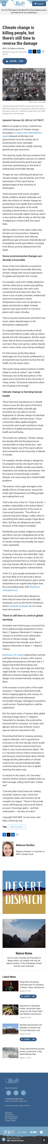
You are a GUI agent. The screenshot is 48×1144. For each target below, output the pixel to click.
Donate (40, 4)
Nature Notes (24, 953)
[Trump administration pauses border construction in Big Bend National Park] (10, 1052)
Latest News (9, 976)
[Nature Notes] (24, 933)
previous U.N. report (14, 655)
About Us (8, 1113)
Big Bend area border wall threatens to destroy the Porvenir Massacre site (31, 1028)
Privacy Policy (10, 1121)
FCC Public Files (11, 1119)
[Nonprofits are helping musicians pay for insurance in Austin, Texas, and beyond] (10, 986)
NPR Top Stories (16, 827)
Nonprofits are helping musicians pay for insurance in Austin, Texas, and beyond (32, 985)
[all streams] (44, 1140)
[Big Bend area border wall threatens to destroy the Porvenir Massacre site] (10, 1029)
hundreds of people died (21, 606)
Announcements (11, 1117)
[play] (3, 1139)
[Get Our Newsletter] (24, 892)
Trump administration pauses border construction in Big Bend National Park (32, 1051)
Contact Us (9, 1115)
